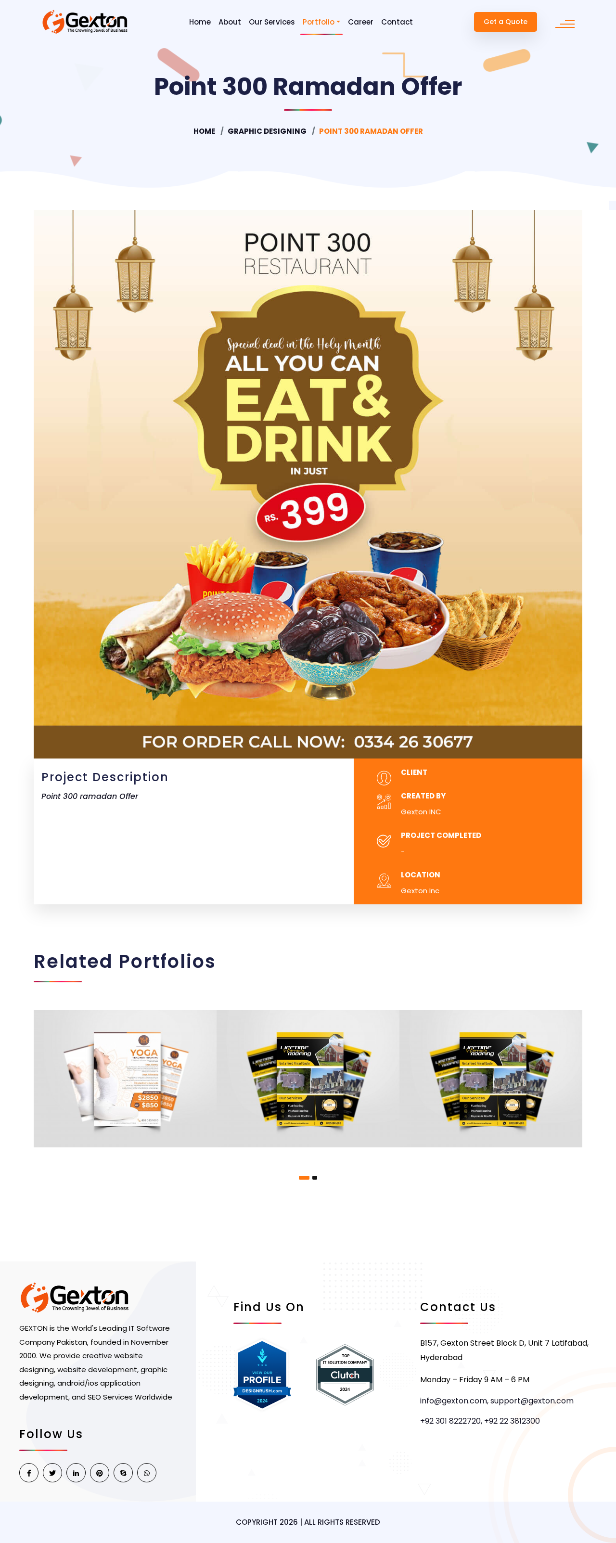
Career (360, 22)
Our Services (272, 22)
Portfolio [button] (318, 22)
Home (200, 22)
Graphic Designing (267, 131)
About (229, 22)
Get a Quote (505, 21)
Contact (397, 22)
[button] (304, 1178)
